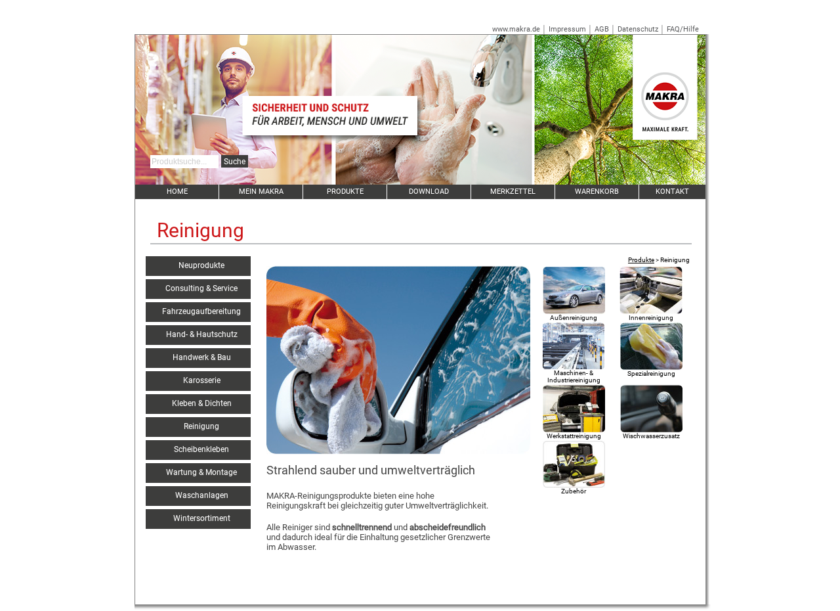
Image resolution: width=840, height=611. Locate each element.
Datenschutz (638, 29)
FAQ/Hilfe (683, 29)
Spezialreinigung (651, 373)
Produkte (641, 259)
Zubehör (573, 491)
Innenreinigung (651, 317)
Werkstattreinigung (574, 436)
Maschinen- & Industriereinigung (573, 376)
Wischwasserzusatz (651, 436)
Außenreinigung (573, 317)
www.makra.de (516, 29)
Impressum (567, 29)
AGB (602, 29)
